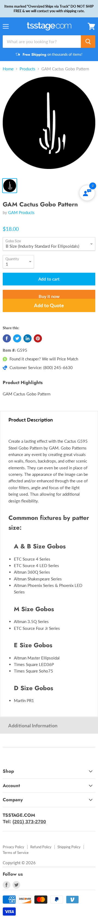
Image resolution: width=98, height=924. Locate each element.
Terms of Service (16, 852)
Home (8, 69)
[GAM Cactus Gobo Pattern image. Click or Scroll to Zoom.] (49, 125)
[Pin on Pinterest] (38, 338)
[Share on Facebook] (7, 338)
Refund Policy (40, 847)
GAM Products (21, 212)
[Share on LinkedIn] (27, 338)
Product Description (30, 420)
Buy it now (49, 296)
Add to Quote (49, 305)
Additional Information (32, 725)
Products (27, 69)
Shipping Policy (69, 847)
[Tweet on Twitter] (17, 338)
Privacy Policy (13, 847)
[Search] (88, 41)
